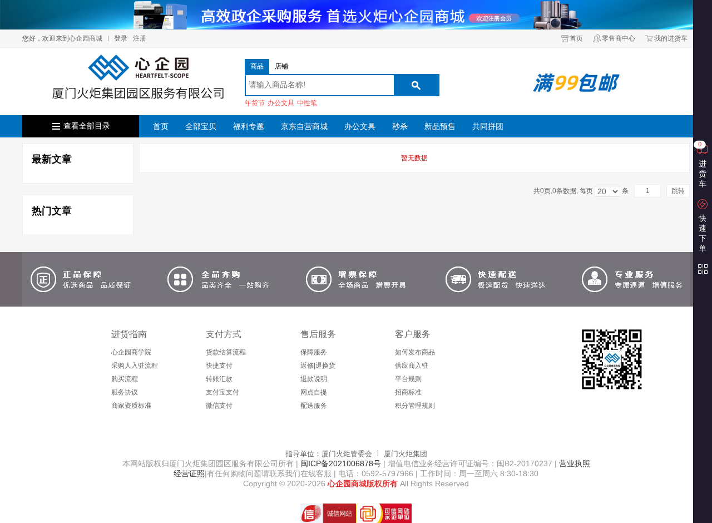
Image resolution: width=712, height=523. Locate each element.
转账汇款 (219, 379)
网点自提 (313, 392)
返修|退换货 (317, 365)
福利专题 (248, 126)
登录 (120, 38)
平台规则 (408, 379)
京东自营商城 (304, 126)
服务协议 (124, 392)
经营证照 (189, 473)
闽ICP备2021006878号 (339, 463)
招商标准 (408, 392)
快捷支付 (219, 365)
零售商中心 (618, 38)
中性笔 (307, 103)
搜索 (416, 85)
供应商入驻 (411, 365)
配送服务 (313, 405)
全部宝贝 (200, 126)
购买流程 (124, 379)
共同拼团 (487, 126)
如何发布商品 (415, 352)
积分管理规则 (415, 405)
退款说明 (313, 379)
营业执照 (574, 463)
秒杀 (400, 126)
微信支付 (219, 405)
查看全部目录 (86, 126)
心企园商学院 (131, 352)
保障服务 (313, 352)
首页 (576, 38)
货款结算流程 (226, 352)
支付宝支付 (222, 392)
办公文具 (281, 103)
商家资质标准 (131, 405)
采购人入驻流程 (134, 365)
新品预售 (440, 126)
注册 (139, 38)
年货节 (255, 103)
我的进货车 (671, 38)
